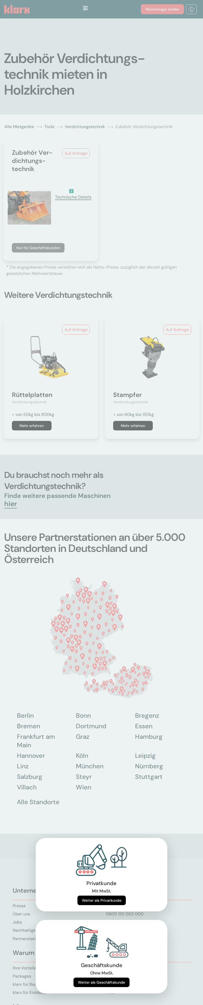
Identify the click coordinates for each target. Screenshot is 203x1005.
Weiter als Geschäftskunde (101, 982)
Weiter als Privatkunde (101, 900)
